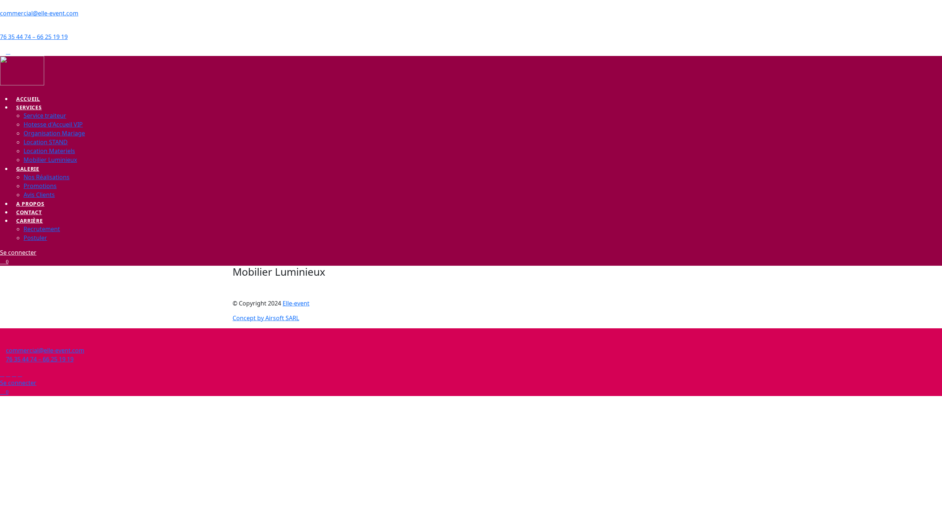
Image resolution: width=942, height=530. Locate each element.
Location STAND (46, 142)
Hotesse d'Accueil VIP (53, 124)
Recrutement (42, 229)
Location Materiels (49, 151)
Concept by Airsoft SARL (266, 318)
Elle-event (296, 303)
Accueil (28, 98)
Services (29, 107)
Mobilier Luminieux (50, 160)
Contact (29, 212)
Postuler (35, 238)
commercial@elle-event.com (39, 13)
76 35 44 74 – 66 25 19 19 (34, 37)
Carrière (29, 220)
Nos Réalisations (47, 177)
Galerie (27, 168)
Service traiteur (45, 116)
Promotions (40, 186)
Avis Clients (39, 195)
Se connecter (18, 252)
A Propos (30, 203)
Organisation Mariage (54, 133)
